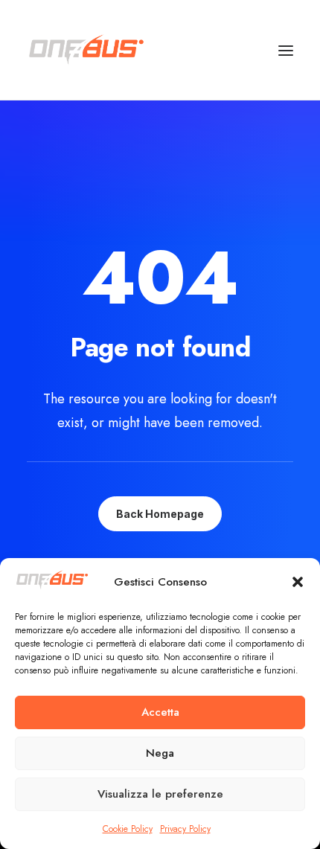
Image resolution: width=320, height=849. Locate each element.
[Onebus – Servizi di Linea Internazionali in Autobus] (86, 50)
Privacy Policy (185, 829)
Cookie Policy (128, 829)
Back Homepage (160, 513)
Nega (160, 753)
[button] (297, 581)
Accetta (160, 712)
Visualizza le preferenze (160, 794)
